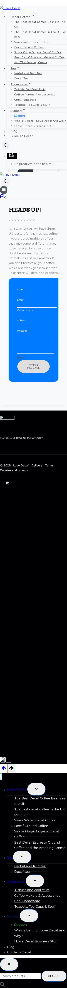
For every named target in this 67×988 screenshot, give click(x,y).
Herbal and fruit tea (28, 73)
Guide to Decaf (22, 136)
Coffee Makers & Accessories (34, 94)
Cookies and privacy (14, 470)
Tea (10, 858)
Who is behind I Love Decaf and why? (40, 120)
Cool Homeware (25, 99)
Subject (21, 320)
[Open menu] (3, 190)
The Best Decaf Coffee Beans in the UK (39, 24)
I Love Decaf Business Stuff (33, 126)
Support (19, 115)
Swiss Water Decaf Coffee (32, 42)
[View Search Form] (6, 145)
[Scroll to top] (3, 769)
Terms (49, 465)
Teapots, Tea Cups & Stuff (32, 104)
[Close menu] (1, 776)
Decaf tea (21, 78)
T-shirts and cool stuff (29, 89)
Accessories (16, 882)
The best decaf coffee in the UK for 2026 (40, 34)
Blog (14, 131)
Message (22, 330)
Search (53, 976)
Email (20, 299)
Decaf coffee (17, 790)
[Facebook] (8, 761)
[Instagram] (3, 761)
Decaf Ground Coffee (29, 47)
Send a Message (33, 366)
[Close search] (9, 964)
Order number (25, 310)
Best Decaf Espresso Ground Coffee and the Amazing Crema (39, 60)
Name (21, 289)
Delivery (37, 465)
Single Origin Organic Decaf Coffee (37, 52)
